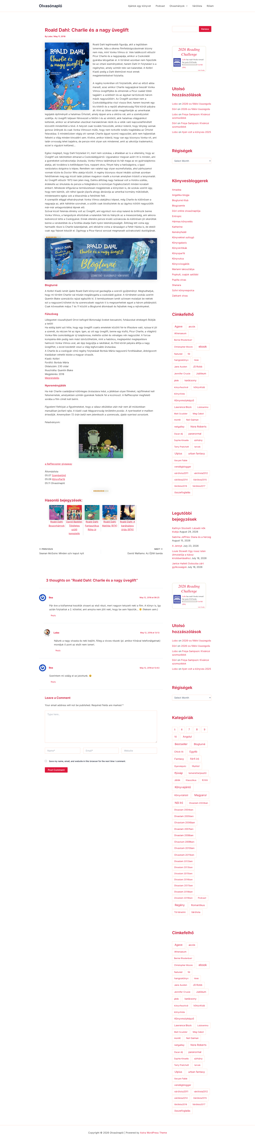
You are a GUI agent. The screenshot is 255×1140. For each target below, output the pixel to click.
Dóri (174, 109)
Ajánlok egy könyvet (139, 5)
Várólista (197, 5)
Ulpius (178, 453)
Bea (51, 597)
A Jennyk (177, 545)
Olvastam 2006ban (184, 822)
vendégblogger (182, 466)
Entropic (177, 216)
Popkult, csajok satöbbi (185, 274)
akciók (192, 326)
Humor (196, 766)
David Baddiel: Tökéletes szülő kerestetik (74, 527)
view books (201, 70)
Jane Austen (180, 366)
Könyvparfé (178, 253)
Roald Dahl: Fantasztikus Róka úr (92, 525)
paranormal (194, 433)
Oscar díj (178, 433)
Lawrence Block (183, 407)
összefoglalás (182, 492)
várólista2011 (181, 473)
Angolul (187, 736)
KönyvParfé (58, 479)
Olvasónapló (50, 6)
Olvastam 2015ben (183, 873)
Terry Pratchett (181, 446)
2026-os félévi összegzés (196, 103)
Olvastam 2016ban (183, 879)
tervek (197, 446)
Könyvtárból (181, 795)
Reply (53, 615)
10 (175, 736)
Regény (180, 905)
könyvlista (179, 393)
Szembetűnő (59, 475)
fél (189, 354)
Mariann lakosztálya (183, 269)
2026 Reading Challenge (189, 52)
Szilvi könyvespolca (183, 290)
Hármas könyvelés (182, 221)
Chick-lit (178, 751)
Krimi (205, 780)
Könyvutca (178, 258)
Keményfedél (179, 232)
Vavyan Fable (180, 460)
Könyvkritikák (179, 247)
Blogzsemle (178, 205)
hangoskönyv (181, 360)
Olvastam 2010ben (184, 848)
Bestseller (181, 744)
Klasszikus (191, 780)
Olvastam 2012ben (183, 861)
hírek (196, 360)
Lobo (56, 632)
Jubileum (201, 373)
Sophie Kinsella (181, 440)
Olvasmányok (177, 5)
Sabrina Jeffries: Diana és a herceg (191, 536)
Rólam (210, 5)
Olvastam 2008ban (183, 835)
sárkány (198, 440)
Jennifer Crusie (182, 373)
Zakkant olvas (180, 295)
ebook (203, 346)
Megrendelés (52, 377)
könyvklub (199, 387)
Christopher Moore (183, 347)
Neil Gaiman (192, 420)
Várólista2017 (198, 486)
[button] (186, 6)
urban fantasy (196, 453)
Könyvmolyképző (184, 400)
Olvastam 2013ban (183, 867)
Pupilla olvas (179, 279)
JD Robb (197, 366)
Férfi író (194, 758)
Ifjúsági (178, 773)
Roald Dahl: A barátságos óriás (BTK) (127, 525)
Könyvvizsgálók (180, 263)
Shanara (176, 285)
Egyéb (193, 751)
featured (178, 354)
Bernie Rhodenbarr (183, 340)
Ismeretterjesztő (197, 773)
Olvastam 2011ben (184, 854)
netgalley (179, 426)
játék (176, 380)
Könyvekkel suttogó (183, 237)
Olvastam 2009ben (184, 841)
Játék (177, 780)
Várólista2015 (200, 479)
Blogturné (199, 744)
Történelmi (180, 912)
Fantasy (179, 758)
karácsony (190, 380)
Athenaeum (180, 333)
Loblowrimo (202, 407)
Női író (179, 802)
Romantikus (198, 905)
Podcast (160, 5)
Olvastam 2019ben (183, 898)
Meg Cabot (198, 413)
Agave (179, 326)
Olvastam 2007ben (183, 829)
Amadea (176, 189)
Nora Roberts (198, 426)
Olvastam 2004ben (183, 809)
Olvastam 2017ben (183, 885)
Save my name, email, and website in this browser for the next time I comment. (87, 761)
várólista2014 (181, 479)
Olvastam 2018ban (183, 891)
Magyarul (200, 795)
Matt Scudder (180, 413)
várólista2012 (201, 473)
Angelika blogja (180, 195)
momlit (177, 420)
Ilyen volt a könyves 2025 (196, 132)
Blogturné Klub (180, 200)
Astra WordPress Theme (153, 1132)
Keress (205, 29)
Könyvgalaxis (179, 242)
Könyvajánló (183, 787)
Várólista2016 (180, 486)
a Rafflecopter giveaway (58, 463)
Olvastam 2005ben (184, 816)
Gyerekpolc (180, 766)
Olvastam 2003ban (198, 803)
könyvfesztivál (181, 387)
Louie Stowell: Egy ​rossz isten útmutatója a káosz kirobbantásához (189, 555)
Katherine (177, 226)
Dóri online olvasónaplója (186, 210)
